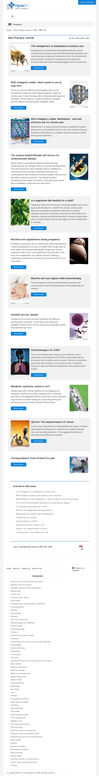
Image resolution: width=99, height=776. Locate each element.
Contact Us (26, 569)
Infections (14, 657)
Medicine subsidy (18, 670)
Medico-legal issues (19, 677)
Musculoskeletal (17, 683)
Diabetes (14, 616)
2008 (35, 30)
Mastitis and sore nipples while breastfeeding (56, 278)
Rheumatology (16, 753)
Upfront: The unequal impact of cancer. (52, 421)
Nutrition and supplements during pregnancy (35, 239)
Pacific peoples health (19, 715)
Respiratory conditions (20, 749)
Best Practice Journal (22, 30)
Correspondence (17, 607)
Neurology (15, 689)
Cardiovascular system (20, 597)
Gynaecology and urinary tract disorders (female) (31, 642)
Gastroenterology (18, 629)
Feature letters (17, 626)
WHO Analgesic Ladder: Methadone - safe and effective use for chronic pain (47, 499)
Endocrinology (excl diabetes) (23, 623)
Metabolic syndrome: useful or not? (30, 386)
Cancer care (16, 594)
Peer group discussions (20, 724)
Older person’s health (19, 702)
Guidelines (15, 639)
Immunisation (16, 654)
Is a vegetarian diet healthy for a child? (52, 200)
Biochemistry (16, 591)
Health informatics (18, 648)
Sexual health (16, 756)
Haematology (16, 645)
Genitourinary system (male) (22, 635)
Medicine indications (19, 667)
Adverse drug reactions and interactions (27, 581)
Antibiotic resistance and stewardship (26, 588)
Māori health (16, 664)
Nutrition (14, 695)
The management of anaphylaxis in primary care (57, 46)
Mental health (16, 680)
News (13, 692)
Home (9, 30)
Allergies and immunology (21, 585)
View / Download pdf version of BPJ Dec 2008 (32, 547)
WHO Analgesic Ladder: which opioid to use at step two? (39, 495)
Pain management (18, 718)
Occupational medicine (20, 699)
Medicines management (20, 673)
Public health (16, 740)
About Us (16, 569)
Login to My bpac (87, 2)
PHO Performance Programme (23, 730)
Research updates (18, 746)
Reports (14, 743)
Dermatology (16, 613)
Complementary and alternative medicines (28, 604)
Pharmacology (16, 727)
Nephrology (15, 686)
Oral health (15, 711)
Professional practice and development (26, 737)
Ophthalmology (17, 708)
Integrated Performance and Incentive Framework (31, 661)
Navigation (17, 24)
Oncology (14, 705)
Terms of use (37, 569)
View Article (38, 68)
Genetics (14, 632)
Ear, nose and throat (19, 619)
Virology (14, 765)
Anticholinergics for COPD (45, 350)
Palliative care (16, 721)
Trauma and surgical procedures (24, 762)
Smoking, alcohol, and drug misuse (25, 759)
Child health (15, 601)
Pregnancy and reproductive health (25, 733)
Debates (14, 610)
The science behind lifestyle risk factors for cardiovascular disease (43, 503)
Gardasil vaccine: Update (24, 314)
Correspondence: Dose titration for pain (33, 458)
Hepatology (15, 651)
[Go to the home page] (18, 5)
